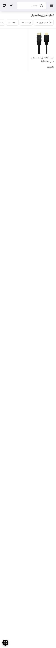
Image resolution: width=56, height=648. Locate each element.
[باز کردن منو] (51, 5)
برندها (28, 22)
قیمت (14, 22)
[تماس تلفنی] (5, 643)
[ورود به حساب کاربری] (12, 5)
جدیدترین (44, 22)
